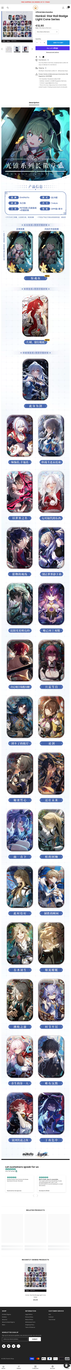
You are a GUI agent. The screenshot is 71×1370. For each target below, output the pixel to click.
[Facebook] (36, 57)
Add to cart (58, 43)
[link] (12, 1246)
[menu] (2, 8)
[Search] (8, 8)
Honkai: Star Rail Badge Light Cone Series (35, 1296)
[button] (2, 49)
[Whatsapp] (43, 57)
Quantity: (38, 39)
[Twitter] (40, 57)
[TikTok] (8, 1346)
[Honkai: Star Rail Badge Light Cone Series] (35, 1278)
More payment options (52, 52)
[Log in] (63, 8)
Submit (35, 1339)
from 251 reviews (10, 1171)
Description (34, 102)
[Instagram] (4, 1346)
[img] (36, 1169)
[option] (35, 2)
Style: (43, 28)
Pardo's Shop (10, 1358)
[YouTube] (13, 1346)
